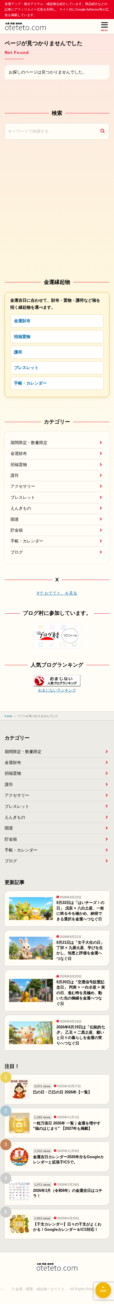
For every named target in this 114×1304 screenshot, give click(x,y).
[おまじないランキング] (57, 682)
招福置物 (22, 336)
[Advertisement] (57, 208)
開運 (15, 519)
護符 (18, 352)
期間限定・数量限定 (29, 442)
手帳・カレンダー (30, 383)
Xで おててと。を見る (57, 593)
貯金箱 (17, 530)
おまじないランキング (57, 690)
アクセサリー (23, 486)
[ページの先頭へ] (103, 1290)
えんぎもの (21, 508)
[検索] (102, 131)
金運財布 (22, 320)
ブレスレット (26, 367)
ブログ (17, 552)
